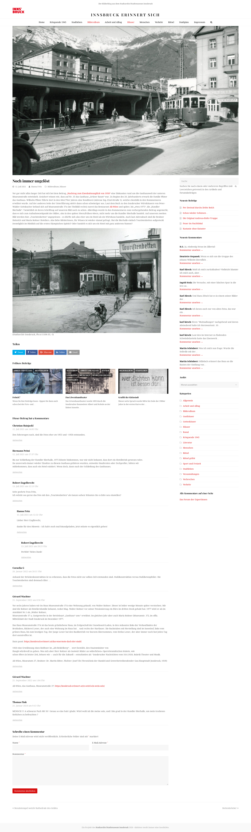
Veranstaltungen (191, 474)
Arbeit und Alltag (23, 371)
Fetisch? (16, 397)
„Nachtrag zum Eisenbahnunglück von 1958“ (89, 193)
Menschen (85, 375)
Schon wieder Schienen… (195, 213)
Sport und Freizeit (102, 375)
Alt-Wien (114, 207)
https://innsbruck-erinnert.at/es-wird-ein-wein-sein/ (80, 686)
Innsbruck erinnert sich (125, 14)
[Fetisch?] (37, 381)
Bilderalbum (53, 187)
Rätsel (186, 453)
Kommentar (19, 754)
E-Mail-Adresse (100, 743)
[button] (18, 352)
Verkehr (187, 484)
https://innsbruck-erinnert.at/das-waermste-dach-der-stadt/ (53, 641)
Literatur (72, 375)
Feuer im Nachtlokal (193, 223)
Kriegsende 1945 (191, 437)
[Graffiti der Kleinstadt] (143, 381)
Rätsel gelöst (189, 458)
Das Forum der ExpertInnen (193, 499)
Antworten (17, 440)
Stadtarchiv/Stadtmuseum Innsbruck (112, 827)
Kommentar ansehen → (191, 250)
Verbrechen (189, 479)
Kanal (186, 432)
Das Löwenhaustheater (76, 397)
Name (16, 743)
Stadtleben (72, 380)
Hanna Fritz (36, 187)
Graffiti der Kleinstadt (128, 397)
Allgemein (72, 371)
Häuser (63, 187)
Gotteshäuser (189, 422)
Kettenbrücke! (229, 808)
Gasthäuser (188, 416)
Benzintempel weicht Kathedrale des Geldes (36, 808)
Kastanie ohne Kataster (194, 229)
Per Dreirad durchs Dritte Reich (198, 207)
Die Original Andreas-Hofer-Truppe (200, 218)
